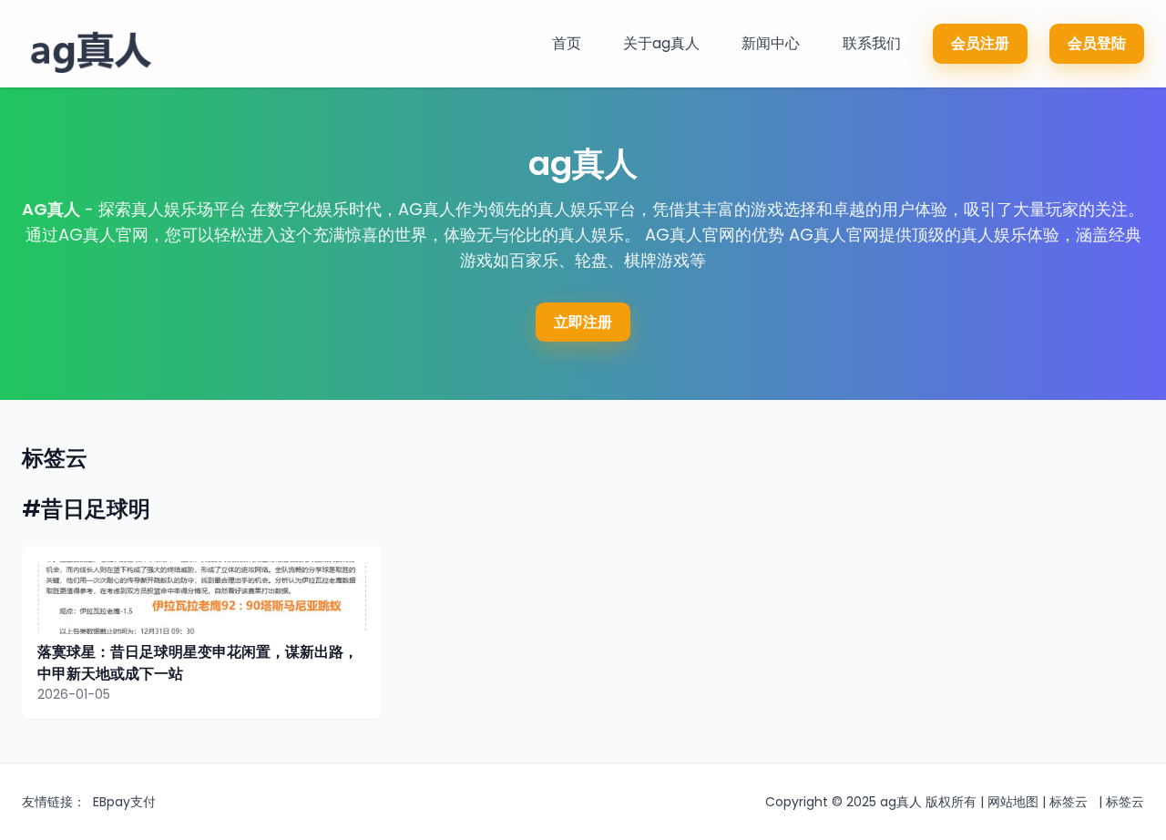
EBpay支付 (124, 802)
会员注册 (980, 43)
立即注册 (583, 322)
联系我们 (872, 43)
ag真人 (901, 802)
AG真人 (51, 209)
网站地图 (1012, 802)
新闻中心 (771, 43)
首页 (566, 43)
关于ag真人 (661, 43)
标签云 (1068, 802)
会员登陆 (1097, 43)
